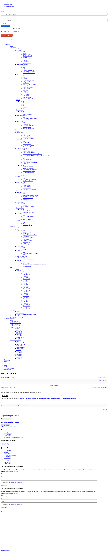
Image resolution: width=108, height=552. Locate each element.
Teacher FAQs (7, 462)
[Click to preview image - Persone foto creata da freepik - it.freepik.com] (54, 385)
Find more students (5, 419)
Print (101, 380)
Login (2, 11)
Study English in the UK (10, 455)
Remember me (16, 28)
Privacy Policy (7, 456)
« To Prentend (17, 405)
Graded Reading (8, 453)
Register (11, 39)
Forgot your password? (5, 23)
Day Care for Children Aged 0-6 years (13, 437)
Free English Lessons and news (10, 474)
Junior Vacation (8, 433)
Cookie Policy (7, 458)
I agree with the (12, 482)
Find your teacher (5, 425)
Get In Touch (7, 463)
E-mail (104, 380)
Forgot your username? (5, 16)
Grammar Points (8, 452)
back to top (104, 409)
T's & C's (6, 459)
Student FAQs (7, 460)
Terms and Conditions (16, 482)
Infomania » (26, 405)
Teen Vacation (7, 434)
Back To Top (4, 444)
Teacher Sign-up (8, 4)
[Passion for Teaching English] (8, 426)
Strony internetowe (5, 550)
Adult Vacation (7, 435)
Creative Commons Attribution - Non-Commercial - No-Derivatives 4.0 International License (47, 398)
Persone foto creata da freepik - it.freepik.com (99, 387)
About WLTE (7, 451)
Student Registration (9, 6)
